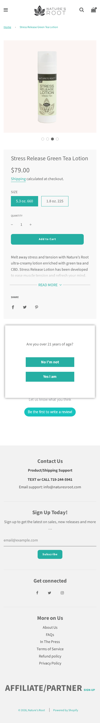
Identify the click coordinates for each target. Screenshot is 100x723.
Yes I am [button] (50, 376)
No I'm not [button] (50, 362)
